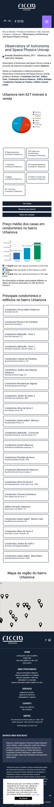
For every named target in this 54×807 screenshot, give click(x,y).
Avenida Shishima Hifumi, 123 (21, 360)
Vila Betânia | (31, 755)
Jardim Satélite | (12, 745)
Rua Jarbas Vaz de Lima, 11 (21, 495)
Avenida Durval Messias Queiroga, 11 (19, 446)
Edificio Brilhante (44, 79)
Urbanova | (10, 743)
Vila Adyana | (27, 748)
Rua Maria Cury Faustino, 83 (24, 520)
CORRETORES (27, 658)
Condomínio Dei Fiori (30, 76)
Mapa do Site (35, 804)
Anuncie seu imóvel (27, 209)
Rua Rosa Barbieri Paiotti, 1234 (20, 458)
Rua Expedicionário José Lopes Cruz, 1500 (21, 483)
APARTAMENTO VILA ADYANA (27, 680)
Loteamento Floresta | (14, 753)
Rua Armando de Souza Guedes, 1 (22, 470)
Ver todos (27, 203)
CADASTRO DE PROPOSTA (27, 695)
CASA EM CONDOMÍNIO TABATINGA (27, 678)
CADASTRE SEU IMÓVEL (27, 692)
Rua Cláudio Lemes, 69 (19, 409)
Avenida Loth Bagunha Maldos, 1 (20, 544)
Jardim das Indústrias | (14, 748)
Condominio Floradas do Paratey (18, 82)
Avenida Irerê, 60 (22, 310)
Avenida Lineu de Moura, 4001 (20, 396)
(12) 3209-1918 (32, 726)
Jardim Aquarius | (20, 743)
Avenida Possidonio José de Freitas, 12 (20, 347)
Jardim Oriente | (37, 753)
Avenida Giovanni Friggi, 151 (21, 372)
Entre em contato (27, 215)
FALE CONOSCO (27, 709)
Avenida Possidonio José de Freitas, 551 (22, 433)
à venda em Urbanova (13, 153)
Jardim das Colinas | (39, 745)
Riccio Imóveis (27, 7)
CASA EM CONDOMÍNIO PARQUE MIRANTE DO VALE (27, 682)
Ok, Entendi (23, 798)
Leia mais (35, 794)
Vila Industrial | (42, 755)
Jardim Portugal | (12, 755)
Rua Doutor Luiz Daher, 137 (18, 507)
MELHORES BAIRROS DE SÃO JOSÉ (27, 660)
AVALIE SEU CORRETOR (27, 707)
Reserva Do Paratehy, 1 (21, 323)
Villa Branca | (26, 753)
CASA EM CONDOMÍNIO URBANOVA (27, 673)
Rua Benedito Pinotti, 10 (22, 421)
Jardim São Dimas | (34, 750)
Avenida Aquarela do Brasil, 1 (21, 384)
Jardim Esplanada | (25, 745)
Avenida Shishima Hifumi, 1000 (24, 557)
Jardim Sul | (23, 755)
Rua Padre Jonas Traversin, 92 (19, 532)
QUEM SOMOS (27, 663)
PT (5, 21)
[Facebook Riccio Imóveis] (46, 641)
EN (9, 21)
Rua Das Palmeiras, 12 (20, 335)
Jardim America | (21, 750)
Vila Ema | (30, 743)
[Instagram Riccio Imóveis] (49, 641)
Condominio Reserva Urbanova (22, 79)
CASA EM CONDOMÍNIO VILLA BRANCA (27, 675)
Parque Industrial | (40, 743)
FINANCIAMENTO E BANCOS (27, 697)
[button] (24, 605)
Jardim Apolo (11, 757)
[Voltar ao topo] (50, 795)
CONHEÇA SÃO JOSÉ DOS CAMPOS (27, 656)
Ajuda (28, 804)
